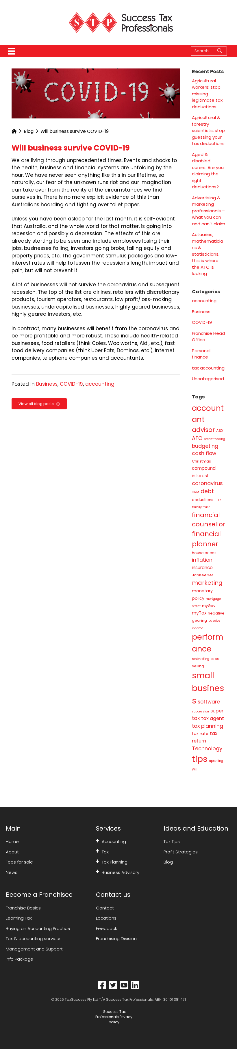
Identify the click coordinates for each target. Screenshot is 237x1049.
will (194, 769)
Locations (106, 918)
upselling (216, 761)
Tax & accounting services (34, 938)
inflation (202, 559)
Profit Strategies (181, 852)
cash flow (204, 453)
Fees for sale (19, 862)
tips (200, 759)
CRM (195, 492)
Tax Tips (172, 841)
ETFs (218, 500)
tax (196, 718)
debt (207, 491)
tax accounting (208, 368)
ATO (197, 438)
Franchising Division (116, 938)
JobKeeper (202, 575)
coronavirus (207, 483)
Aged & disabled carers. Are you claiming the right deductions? (208, 170)
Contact (105, 908)
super (216, 711)
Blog (29, 131)
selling (198, 666)
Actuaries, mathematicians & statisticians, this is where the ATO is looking (207, 253)
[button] (97, 841)
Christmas (201, 461)
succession (200, 711)
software (209, 701)
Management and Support (34, 949)
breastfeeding (214, 439)
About (12, 852)
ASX (219, 430)
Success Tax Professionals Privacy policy (113, 1016)
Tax (105, 852)
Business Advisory (120, 872)
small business (208, 688)
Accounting (114, 841)
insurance (202, 568)
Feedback (106, 928)
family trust (201, 507)
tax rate (200, 733)
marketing (207, 583)
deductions (202, 499)
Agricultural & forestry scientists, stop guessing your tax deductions (208, 130)
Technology (207, 748)
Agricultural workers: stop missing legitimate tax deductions (207, 94)
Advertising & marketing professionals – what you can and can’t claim (208, 211)
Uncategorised (208, 379)
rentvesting (200, 659)
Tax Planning (114, 862)
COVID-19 (71, 383)
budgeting (205, 446)
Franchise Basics (23, 908)
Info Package (19, 959)
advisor (203, 430)
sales (215, 659)
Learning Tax (19, 918)
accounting (99, 383)
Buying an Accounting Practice (38, 928)
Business (47, 383)
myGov (208, 605)
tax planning (207, 725)
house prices (204, 552)
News (11, 872)
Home (12, 841)
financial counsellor (208, 519)
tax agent (212, 718)
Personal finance (201, 354)
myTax (199, 613)
